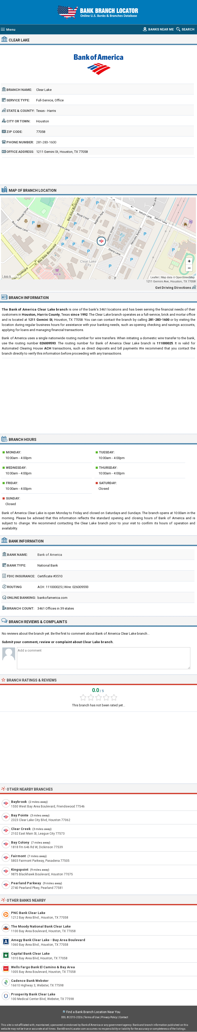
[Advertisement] (98, 170)
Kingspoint (19, 869)
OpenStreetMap (185, 277)
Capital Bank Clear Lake (30, 953)
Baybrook (19, 802)
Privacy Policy (109, 1017)
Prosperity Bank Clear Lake (33, 994)
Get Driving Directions (173, 288)
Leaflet (155, 277)
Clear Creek (21, 829)
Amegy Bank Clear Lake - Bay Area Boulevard (48, 940)
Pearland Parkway (26, 883)
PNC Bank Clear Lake (28, 913)
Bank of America (49, 555)
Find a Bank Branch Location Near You (93, 1012)
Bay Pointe (19, 815)
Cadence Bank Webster (30, 981)
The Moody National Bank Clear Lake (41, 926)
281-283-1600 (46, 142)
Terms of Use (91, 1017)
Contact (123, 1017)
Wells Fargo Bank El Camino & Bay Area (43, 967)
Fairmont (18, 856)
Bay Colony (20, 842)
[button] (98, 238)
